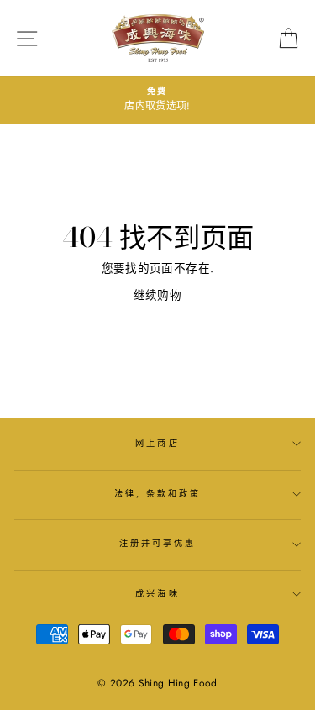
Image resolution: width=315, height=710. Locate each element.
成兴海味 (157, 593)
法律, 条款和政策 (158, 493)
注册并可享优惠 (157, 543)
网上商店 (157, 443)
